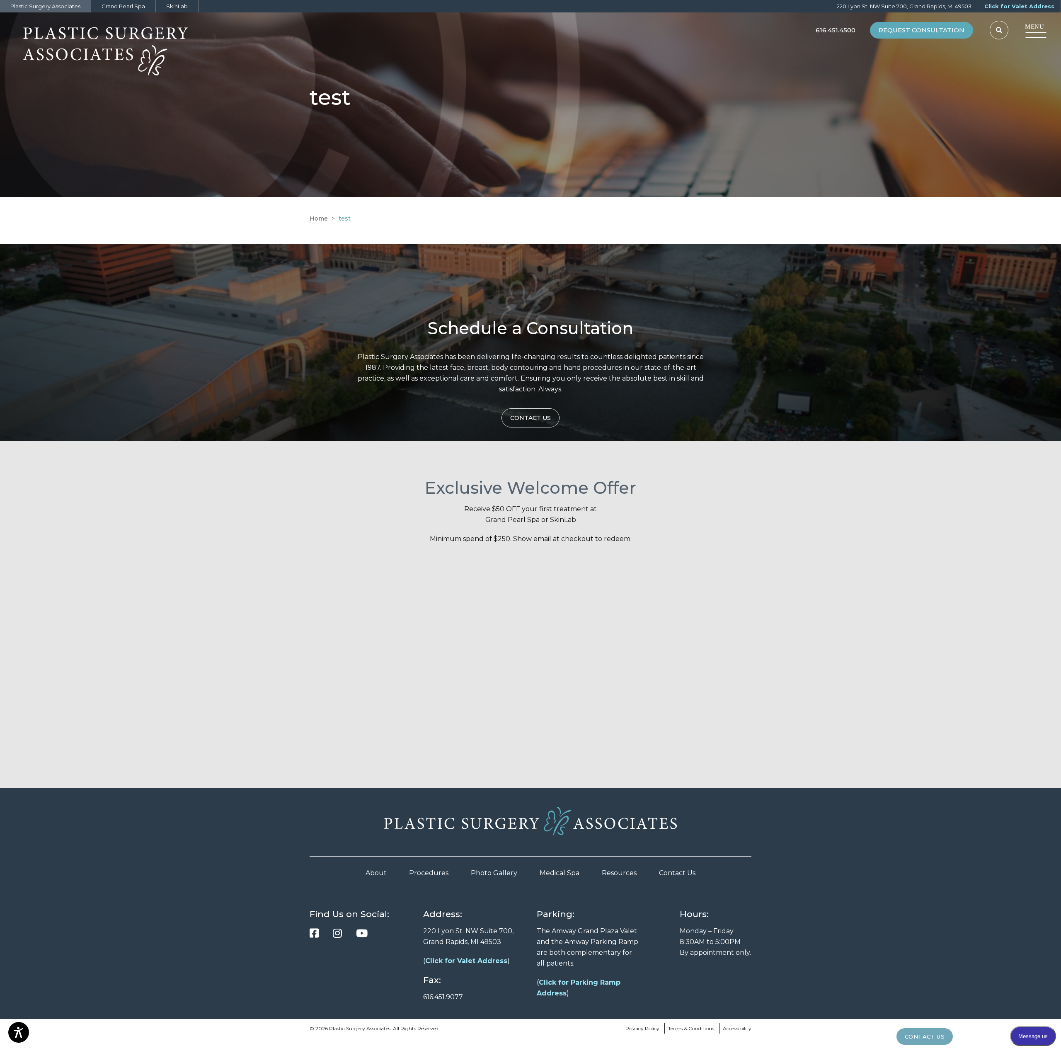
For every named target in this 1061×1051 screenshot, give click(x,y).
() (466, 961)
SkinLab (177, 6)
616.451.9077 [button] (443, 997)
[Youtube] (362, 933)
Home (319, 218)
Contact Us (677, 873)
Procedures (428, 873)
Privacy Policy (642, 1028)
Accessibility (737, 1028)
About (376, 873)
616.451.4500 (835, 30)
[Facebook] (314, 933)
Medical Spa (559, 873)
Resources (619, 873)
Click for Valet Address (1019, 6)
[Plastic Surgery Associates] (120, 48)
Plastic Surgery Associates (45, 6)
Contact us (530, 418)
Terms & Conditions (691, 1028)
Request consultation (921, 30)
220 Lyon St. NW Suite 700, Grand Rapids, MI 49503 (904, 6)
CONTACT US (925, 1036)
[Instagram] (337, 933)
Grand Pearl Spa (123, 6)
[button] (999, 30)
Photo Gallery (494, 873)
